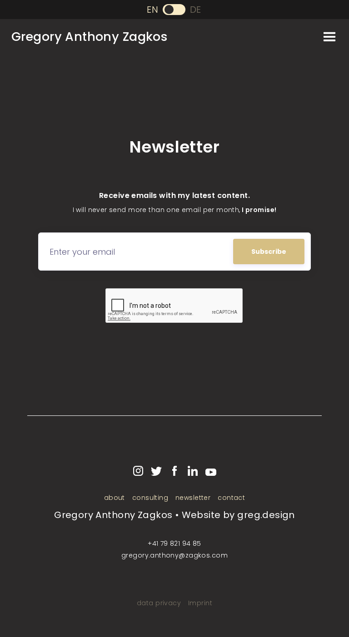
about (114, 497)
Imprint (200, 602)
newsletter (192, 497)
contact (231, 497)
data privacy (159, 602)
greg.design (266, 515)
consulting (150, 497)
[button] (330, 36)
